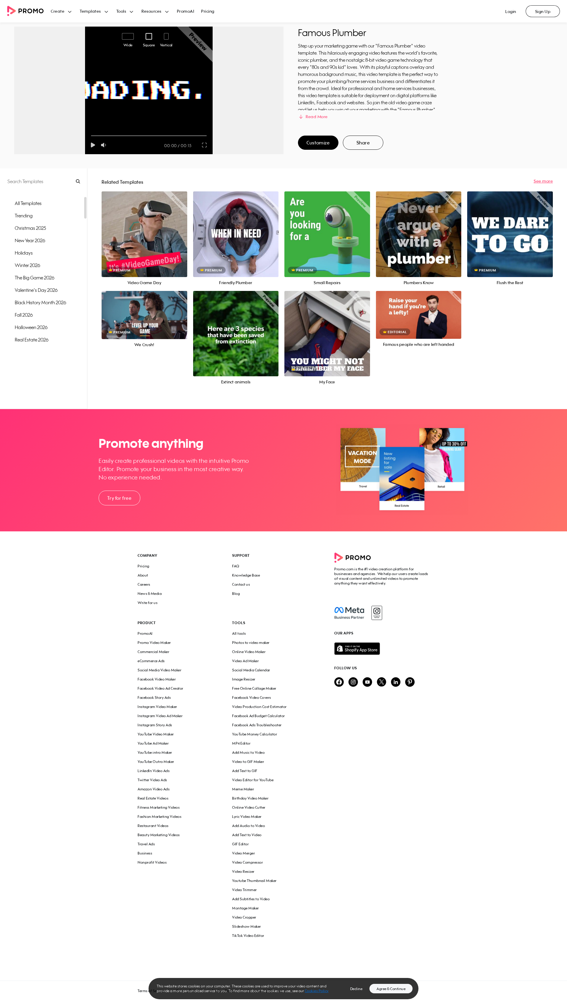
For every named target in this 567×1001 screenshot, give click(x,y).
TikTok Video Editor (248, 935)
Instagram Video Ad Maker (160, 716)
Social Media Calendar (251, 670)
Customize (318, 143)
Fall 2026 (24, 315)
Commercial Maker (153, 652)
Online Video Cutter (248, 807)
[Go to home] (29, 11)
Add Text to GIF (245, 771)
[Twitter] (381, 682)
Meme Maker (243, 789)
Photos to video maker (251, 642)
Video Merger (243, 853)
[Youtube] (367, 682)
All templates (28, 203)
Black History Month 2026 (40, 302)
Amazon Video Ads (154, 789)
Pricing (207, 11)
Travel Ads (146, 844)
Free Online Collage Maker (254, 688)
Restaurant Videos (153, 825)
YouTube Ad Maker (153, 743)
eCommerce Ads (151, 661)
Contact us (241, 584)
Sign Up (543, 11)
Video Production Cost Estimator (259, 706)
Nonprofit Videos (152, 862)
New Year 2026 (30, 240)
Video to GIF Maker (248, 761)
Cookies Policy (317, 991)
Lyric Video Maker (247, 816)
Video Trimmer (244, 890)
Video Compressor (247, 862)
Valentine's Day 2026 (36, 290)
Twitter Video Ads (152, 780)
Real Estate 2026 (31, 340)
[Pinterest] (410, 682)
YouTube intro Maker (155, 752)
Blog (236, 593)
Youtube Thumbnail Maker (254, 880)
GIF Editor (240, 844)
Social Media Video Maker (159, 670)
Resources (151, 11)
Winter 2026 (27, 265)
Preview (144, 227)
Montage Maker (245, 908)
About (143, 575)
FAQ (235, 566)
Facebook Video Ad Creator (160, 688)
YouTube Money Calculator (254, 734)
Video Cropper (244, 917)
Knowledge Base (246, 575)
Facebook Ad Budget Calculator (258, 716)
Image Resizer (243, 679)
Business (145, 853)
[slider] (91, 136)
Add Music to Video (248, 752)
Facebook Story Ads (154, 697)
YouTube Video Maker (156, 734)
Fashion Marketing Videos (159, 816)
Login (510, 11)
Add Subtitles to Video (251, 899)
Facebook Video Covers (251, 697)
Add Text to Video (247, 835)
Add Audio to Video (248, 825)
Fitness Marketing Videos (159, 807)
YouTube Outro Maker (156, 761)
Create (57, 11)
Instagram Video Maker (157, 706)
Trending (23, 216)
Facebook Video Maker (157, 679)
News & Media (150, 593)
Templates (90, 11)
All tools (239, 633)
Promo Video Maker (154, 642)
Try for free (119, 498)
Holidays (24, 253)
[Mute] (104, 145)
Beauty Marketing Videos (159, 835)
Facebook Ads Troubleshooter (257, 725)
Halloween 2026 (31, 327)
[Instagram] (376, 613)
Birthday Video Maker (250, 798)
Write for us (147, 602)
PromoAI (185, 11)
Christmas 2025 (30, 228)
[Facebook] (349, 613)
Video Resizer (243, 871)
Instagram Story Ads (155, 725)
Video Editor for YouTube (252, 780)
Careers (144, 584)
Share (363, 143)
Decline (356, 989)
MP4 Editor (241, 743)
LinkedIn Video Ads (154, 771)
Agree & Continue (391, 989)
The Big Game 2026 (34, 278)
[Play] (93, 145)
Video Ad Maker (245, 661)
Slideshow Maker (246, 926)
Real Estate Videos (153, 798)
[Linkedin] (395, 682)
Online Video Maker (248, 652)
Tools (121, 11)
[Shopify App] (381, 648)
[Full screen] (204, 145)
